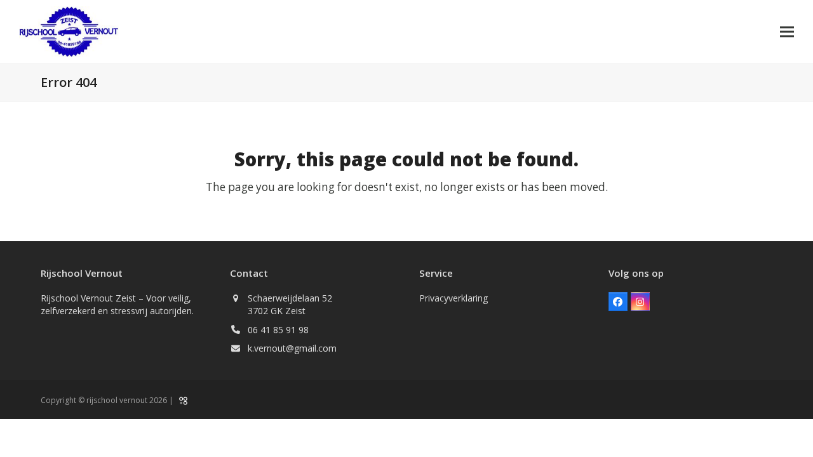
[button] (787, 31)
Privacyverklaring (453, 298)
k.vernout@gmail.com (292, 348)
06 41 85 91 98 (278, 330)
